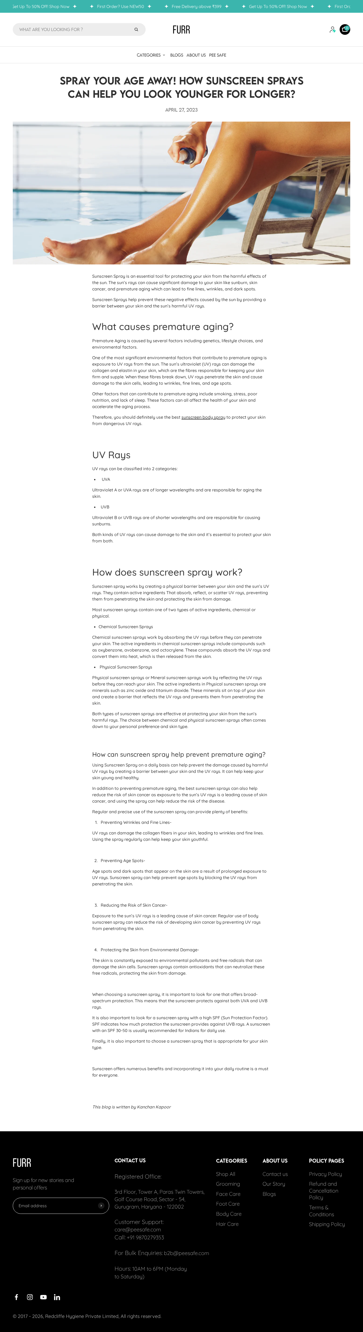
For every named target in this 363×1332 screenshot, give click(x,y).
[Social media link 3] (29, 1297)
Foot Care (228, 1203)
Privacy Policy (325, 1173)
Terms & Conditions (321, 1211)
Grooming (228, 1183)
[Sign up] (101, 1205)
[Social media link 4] (43, 1297)
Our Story (274, 1183)
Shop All (225, 1173)
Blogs (269, 1193)
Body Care (229, 1213)
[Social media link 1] (16, 1297)
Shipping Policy (327, 1224)
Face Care (228, 1193)
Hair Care (227, 1223)
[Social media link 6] (57, 1297)
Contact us (275, 1173)
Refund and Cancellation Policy (323, 1190)
